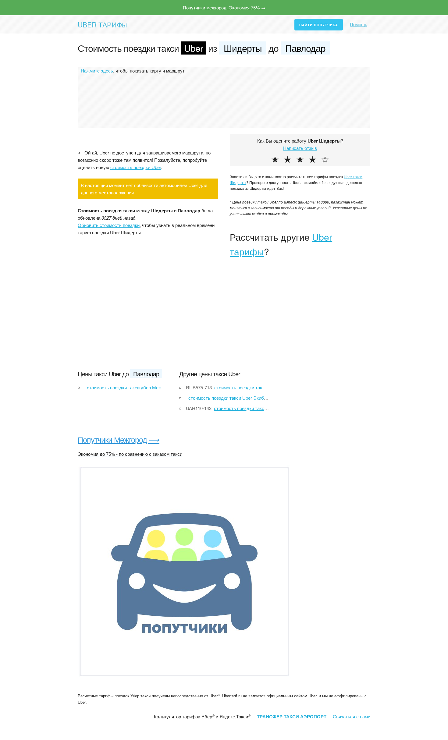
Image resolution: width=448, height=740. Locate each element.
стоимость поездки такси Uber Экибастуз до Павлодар (246, 398)
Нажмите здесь (97, 70)
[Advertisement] (224, 318)
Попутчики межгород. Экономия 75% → (224, 7)
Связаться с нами (351, 716)
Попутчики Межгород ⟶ (118, 439)
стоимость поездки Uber (135, 167)
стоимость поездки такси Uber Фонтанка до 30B (264, 408)
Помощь (358, 24)
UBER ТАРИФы (102, 24)
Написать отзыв (300, 148)
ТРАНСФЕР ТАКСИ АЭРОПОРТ (291, 716)
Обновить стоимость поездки (109, 225)
